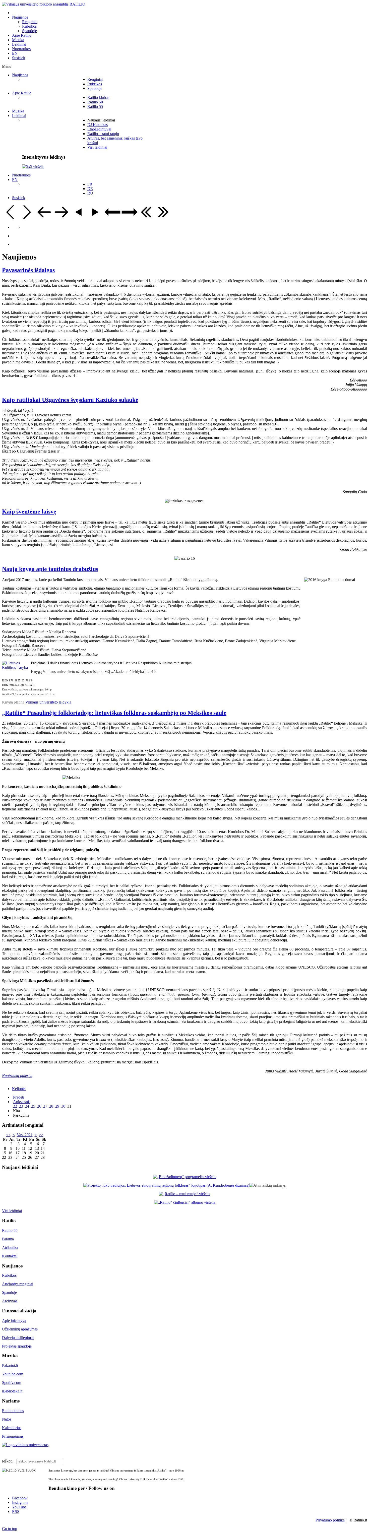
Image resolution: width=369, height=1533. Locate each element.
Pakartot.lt (10, 1365)
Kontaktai (10, 1256)
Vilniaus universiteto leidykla (48, 702)
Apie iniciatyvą (14, 1320)
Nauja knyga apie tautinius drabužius (50, 569)
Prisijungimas (12, 1436)
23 (21, 1106)
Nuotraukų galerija (17, 1075)
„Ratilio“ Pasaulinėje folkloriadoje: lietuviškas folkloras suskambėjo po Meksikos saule (114, 713)
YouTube (19, 1507)
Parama (8, 1239)
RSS (15, 1511)
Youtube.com (12, 1374)
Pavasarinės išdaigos (28, 270)
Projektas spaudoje (17, 1346)
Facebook (20, 1498)
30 (63, 1106)
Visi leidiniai (12, 1211)
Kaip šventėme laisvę (29, 511)
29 (57, 1106)
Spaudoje (9, 1292)
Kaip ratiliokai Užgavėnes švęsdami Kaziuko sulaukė (70, 400)
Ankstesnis (21, 1102)
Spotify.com (11, 1382)
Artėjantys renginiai (17, 1284)
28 (51, 1106)
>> (41, 1135)
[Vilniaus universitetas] (25, 1445)
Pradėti (18, 1097)
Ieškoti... (9, 1461)
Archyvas (9, 1301)
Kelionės (19, 1089)
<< (8, 1135)
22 (15, 1106)
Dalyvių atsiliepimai (18, 1337)
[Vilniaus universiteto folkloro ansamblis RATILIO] (43, 4)
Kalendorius (11, 1428)
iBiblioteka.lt (12, 1391)
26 (39, 1106)
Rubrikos (9, 1275)
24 (27, 1106)
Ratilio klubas (13, 1411)
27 (45, 1106)
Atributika (10, 1247)
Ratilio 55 (10, 1230)
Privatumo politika (330, 1520)
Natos (6, 1419)
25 (33, 1106)
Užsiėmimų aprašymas (20, 1329)
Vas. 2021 (25, 1135)
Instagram (20, 1502)
